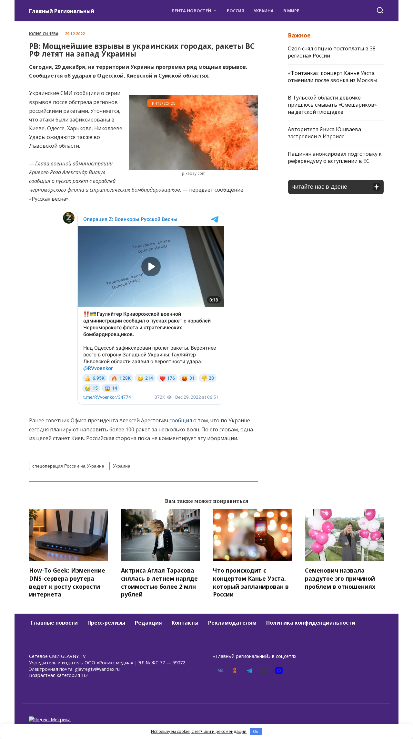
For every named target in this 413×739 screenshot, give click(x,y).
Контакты (185, 622)
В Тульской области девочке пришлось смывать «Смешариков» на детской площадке (332, 104)
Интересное (163, 103)
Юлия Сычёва (43, 33)
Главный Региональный (61, 11)
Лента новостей (191, 11)
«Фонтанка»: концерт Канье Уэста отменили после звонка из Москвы (332, 76)
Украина (264, 11)
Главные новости (54, 622)
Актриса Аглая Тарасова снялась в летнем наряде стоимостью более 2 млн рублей (159, 582)
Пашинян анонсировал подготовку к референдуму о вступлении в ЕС (335, 157)
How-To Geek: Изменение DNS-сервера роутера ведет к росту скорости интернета (67, 582)
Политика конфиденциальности (310, 622)
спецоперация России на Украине (68, 466)
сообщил (180, 420)
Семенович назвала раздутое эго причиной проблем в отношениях (340, 578)
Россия (235, 11)
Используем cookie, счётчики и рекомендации (199, 731)
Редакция (148, 622)
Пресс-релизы (106, 622)
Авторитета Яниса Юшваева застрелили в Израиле (324, 133)
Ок (255, 731)
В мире (291, 11)
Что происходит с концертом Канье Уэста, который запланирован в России (251, 582)
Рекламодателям (232, 622)
